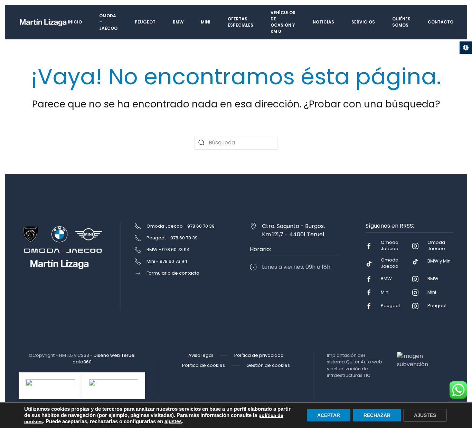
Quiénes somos (401, 22)
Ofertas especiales (240, 22)
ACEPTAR (328, 415)
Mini (205, 22)
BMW (178, 22)
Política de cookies (203, 365)
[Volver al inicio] (43, 22)
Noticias (323, 22)
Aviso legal (200, 355)
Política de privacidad (259, 355)
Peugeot (145, 22)
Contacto (440, 22)
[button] (466, 47)
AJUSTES (425, 415)
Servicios (363, 22)
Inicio (75, 22)
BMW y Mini (439, 261)
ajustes (173, 421)
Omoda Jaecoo (389, 245)
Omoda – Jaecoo (108, 22)
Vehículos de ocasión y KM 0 (283, 22)
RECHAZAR (377, 415)
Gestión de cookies (268, 365)
